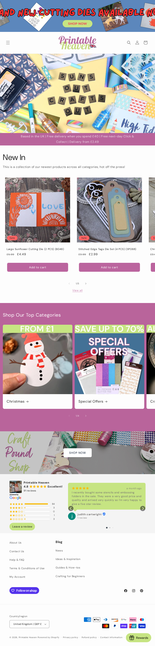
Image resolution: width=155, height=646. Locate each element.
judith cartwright (90, 514)
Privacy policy (70, 637)
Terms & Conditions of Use (27, 568)
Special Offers (90, 401)
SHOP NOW (77, 453)
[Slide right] (86, 283)
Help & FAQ (16, 559)
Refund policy (89, 637)
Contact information (111, 637)
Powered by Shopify (49, 637)
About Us (15, 542)
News (59, 550)
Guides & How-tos (68, 567)
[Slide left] (69, 283)
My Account (17, 576)
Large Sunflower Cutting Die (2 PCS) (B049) (35, 249)
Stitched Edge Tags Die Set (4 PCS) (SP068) (107, 249)
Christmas (16, 401)
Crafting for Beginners (70, 576)
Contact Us (16, 551)
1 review (82, 517)
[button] (8, 42)
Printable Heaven (28, 637)
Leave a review (22, 526)
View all (77, 290)
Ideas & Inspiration (68, 559)
